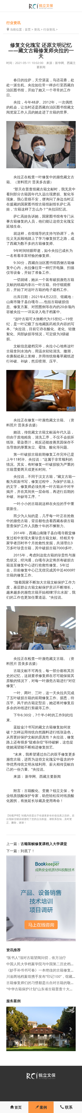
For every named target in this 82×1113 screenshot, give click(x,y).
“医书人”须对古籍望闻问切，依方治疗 (36, 957)
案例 (43, 1107)
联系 (68, 1107)
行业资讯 (49, 29)
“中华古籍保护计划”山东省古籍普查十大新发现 (43, 989)
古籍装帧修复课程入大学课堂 (44, 843)
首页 (28, 29)
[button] (11, 1029)
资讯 (37, 29)
